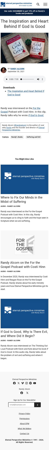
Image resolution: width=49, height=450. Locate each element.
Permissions (24, 419)
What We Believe (24, 429)
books (8, 128)
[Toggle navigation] (45, 4)
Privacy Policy (24, 414)
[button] (38, 4)
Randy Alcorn (17, 69)
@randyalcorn (20, 125)
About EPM (24, 424)
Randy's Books (17, 137)
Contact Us (24, 434)
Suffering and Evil (33, 137)
